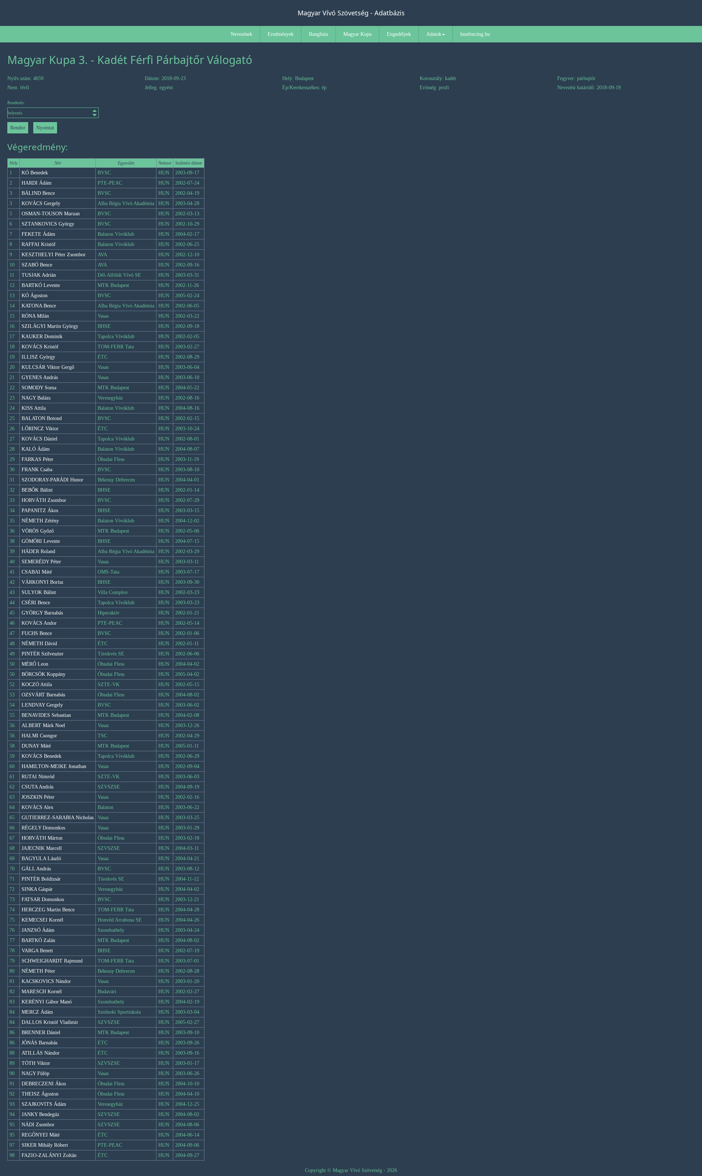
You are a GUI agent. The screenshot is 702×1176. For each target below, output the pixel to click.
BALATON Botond (42, 418)
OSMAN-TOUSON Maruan (51, 213)
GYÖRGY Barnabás (42, 613)
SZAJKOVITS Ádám (44, 1104)
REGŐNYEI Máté (41, 1135)
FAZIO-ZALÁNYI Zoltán (49, 1155)
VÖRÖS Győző (38, 531)
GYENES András (40, 377)
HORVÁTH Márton (42, 838)
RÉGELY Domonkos (43, 828)
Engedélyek (399, 34)
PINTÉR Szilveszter (43, 654)
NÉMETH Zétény (40, 520)
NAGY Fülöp (35, 1073)
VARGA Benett (37, 950)
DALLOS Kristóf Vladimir (50, 1022)
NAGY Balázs (36, 398)
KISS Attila (34, 408)
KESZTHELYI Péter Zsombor (54, 254)
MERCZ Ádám (37, 1012)
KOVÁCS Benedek (41, 756)
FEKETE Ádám (38, 234)
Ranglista (318, 34)
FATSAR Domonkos (43, 899)
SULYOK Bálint (39, 592)
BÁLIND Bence (38, 193)
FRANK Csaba (37, 469)
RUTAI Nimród (38, 776)
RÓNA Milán (35, 316)
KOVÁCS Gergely (41, 203)
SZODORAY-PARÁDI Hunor (52, 480)
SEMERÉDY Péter (41, 561)
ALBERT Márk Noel (43, 725)
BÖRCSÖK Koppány (43, 674)
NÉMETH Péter (38, 971)
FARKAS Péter (37, 459)
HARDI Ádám (37, 183)
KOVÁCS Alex (37, 807)
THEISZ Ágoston (40, 1094)
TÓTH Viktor (36, 1063)
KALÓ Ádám (36, 449)
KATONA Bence (39, 306)
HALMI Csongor (39, 735)
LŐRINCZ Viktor (40, 428)
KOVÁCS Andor (39, 623)
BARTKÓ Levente (41, 285)
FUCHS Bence (37, 633)
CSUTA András (37, 787)
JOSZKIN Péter (38, 797)
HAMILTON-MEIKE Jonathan (54, 766)
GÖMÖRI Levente (41, 541)
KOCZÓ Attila (37, 684)
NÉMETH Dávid (39, 643)
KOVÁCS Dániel (39, 439)
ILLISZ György (38, 357)
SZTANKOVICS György (48, 224)
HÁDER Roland (38, 551)
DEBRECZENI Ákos (44, 1083)
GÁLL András (36, 868)
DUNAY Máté (36, 746)
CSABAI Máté (37, 572)
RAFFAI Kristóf (39, 244)
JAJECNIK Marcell (42, 848)
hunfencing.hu (475, 34)
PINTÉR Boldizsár (41, 879)
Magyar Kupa (357, 34)
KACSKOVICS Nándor (46, 981)
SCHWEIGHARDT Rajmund (52, 961)
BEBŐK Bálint (37, 490)
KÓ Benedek (35, 172)
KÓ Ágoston (35, 295)
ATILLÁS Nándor (41, 1053)
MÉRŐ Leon (35, 664)
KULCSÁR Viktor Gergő (48, 367)
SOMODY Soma (39, 387)
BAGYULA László (41, 858)
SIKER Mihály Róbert (45, 1145)
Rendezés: (16, 102)
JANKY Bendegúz (40, 1114)
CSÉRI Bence (36, 602)
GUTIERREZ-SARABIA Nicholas (58, 817)
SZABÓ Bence (37, 265)
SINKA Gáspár (37, 889)
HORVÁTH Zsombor (44, 500)
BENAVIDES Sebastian (46, 715)
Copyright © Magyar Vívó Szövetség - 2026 (351, 1170)
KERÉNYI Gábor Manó (47, 1002)
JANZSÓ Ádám (38, 930)
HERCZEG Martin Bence (48, 909)
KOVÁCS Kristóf (40, 346)
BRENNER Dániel (41, 1032)
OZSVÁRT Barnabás (43, 694)
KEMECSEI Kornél (42, 920)
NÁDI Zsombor (38, 1124)
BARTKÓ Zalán (38, 940)
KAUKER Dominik (42, 336)
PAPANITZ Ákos (40, 510)
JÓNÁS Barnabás (39, 1042)
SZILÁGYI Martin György (50, 326)
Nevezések (241, 34)
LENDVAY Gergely (42, 705)
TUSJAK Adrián (39, 275)
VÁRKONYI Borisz (42, 582)
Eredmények (281, 34)
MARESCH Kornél (42, 991)
